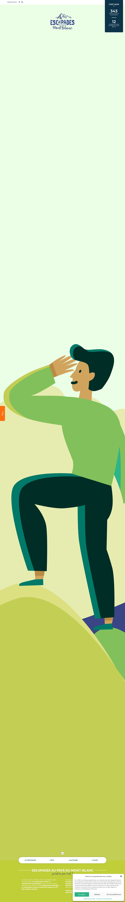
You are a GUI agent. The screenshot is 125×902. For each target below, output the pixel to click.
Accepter (81, 894)
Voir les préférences (113, 894)
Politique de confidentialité (104, 898)
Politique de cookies (89, 898)
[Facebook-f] (19, 1)
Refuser (97, 894)
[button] (121, 876)
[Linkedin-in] (22, 1)
